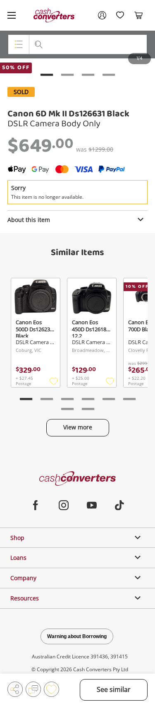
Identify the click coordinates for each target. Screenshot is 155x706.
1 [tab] (46, 75)
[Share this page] (15, 689)
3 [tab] (88, 75)
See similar (114, 689)
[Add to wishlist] (51, 689)
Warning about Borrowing (77, 636)
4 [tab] (108, 75)
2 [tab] (67, 75)
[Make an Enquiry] (33, 689)
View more (77, 427)
